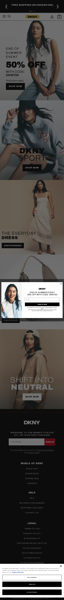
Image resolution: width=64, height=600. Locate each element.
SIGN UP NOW (42, 304)
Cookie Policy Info (18, 572)
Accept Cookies (32, 592)
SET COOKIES (32, 577)
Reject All (32, 584)
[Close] (61, 566)
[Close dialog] (61, 284)
